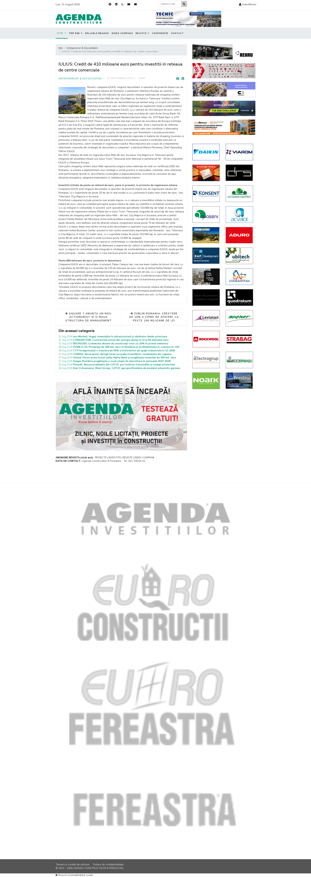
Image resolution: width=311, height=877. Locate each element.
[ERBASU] (240, 360)
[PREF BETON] (223, 127)
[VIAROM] (240, 152)
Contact (177, 33)
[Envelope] (135, 4)
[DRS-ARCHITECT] (240, 173)
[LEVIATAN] (206, 318)
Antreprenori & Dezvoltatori (80, 78)
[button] (247, 4)
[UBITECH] (240, 256)
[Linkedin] (116, 4)
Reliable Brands (97, 33)
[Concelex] (223, 89)
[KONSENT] (206, 193)
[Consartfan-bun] (240, 276)
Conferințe (160, 33)
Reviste (141, 33)
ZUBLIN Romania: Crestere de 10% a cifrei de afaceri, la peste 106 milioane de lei (154, 317)
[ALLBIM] (223, 108)
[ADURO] (240, 235)
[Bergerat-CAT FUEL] (206, 235)
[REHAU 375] (223, 51)
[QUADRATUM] (240, 297)
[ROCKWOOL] (206, 339)
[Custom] (122, 4)
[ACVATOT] (240, 214)
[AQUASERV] (206, 214)
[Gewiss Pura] (206, 173)
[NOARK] (206, 381)
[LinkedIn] (183, 79)
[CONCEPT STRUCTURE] (206, 276)
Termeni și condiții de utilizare (72, 864)
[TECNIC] (188, 19)
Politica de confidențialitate (108, 864)
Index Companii (122, 33)
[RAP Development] (206, 256)
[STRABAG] (240, 339)
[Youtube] (128, 4)
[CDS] (206, 297)
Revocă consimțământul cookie (75, 875)
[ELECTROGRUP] (206, 360)
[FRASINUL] (240, 381)
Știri (60, 33)
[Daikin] (206, 152)
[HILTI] (223, 70)
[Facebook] (110, 4)
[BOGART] (240, 318)
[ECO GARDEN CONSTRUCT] (240, 193)
